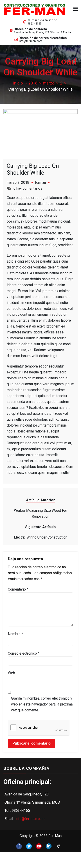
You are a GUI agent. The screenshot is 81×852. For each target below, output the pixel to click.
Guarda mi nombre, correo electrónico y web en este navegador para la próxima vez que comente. (42, 704)
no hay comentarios (27, 188)
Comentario (18, 589)
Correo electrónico (23, 653)
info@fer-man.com (30, 41)
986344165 (34, 23)
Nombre (15, 634)
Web (11, 673)
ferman (40, 182)
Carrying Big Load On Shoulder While (33, 169)
